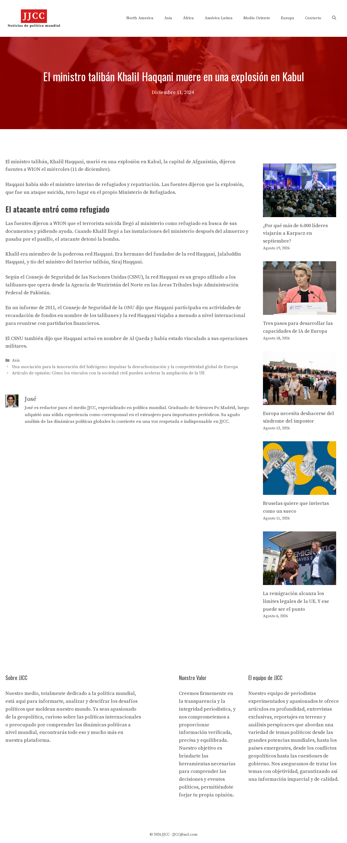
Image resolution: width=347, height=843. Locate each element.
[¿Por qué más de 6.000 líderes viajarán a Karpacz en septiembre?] (299, 213)
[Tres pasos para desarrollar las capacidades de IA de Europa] (299, 311)
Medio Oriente (256, 18)
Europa (287, 18)
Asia (168, 18)
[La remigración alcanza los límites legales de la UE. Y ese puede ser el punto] (299, 581)
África (188, 18)
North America (139, 18)
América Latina (219, 18)
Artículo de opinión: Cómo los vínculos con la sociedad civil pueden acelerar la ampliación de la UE (108, 373)
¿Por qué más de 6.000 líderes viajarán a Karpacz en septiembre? (295, 233)
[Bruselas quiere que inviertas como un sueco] (299, 491)
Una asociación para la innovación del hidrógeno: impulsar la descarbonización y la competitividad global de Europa (125, 367)
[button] (334, 18)
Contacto (313, 18)
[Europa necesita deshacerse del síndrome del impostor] (299, 401)
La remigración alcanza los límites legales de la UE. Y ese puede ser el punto (296, 601)
